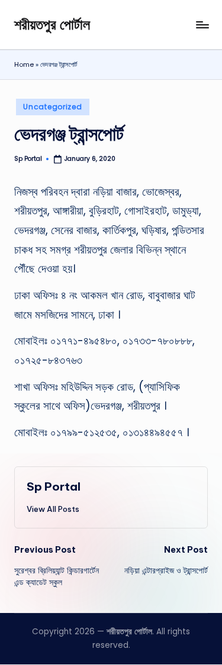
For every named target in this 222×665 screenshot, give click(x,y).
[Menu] (202, 24)
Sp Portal (54, 486)
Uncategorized (52, 107)
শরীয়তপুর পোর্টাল (52, 24)
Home (24, 64)
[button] (53, 509)
